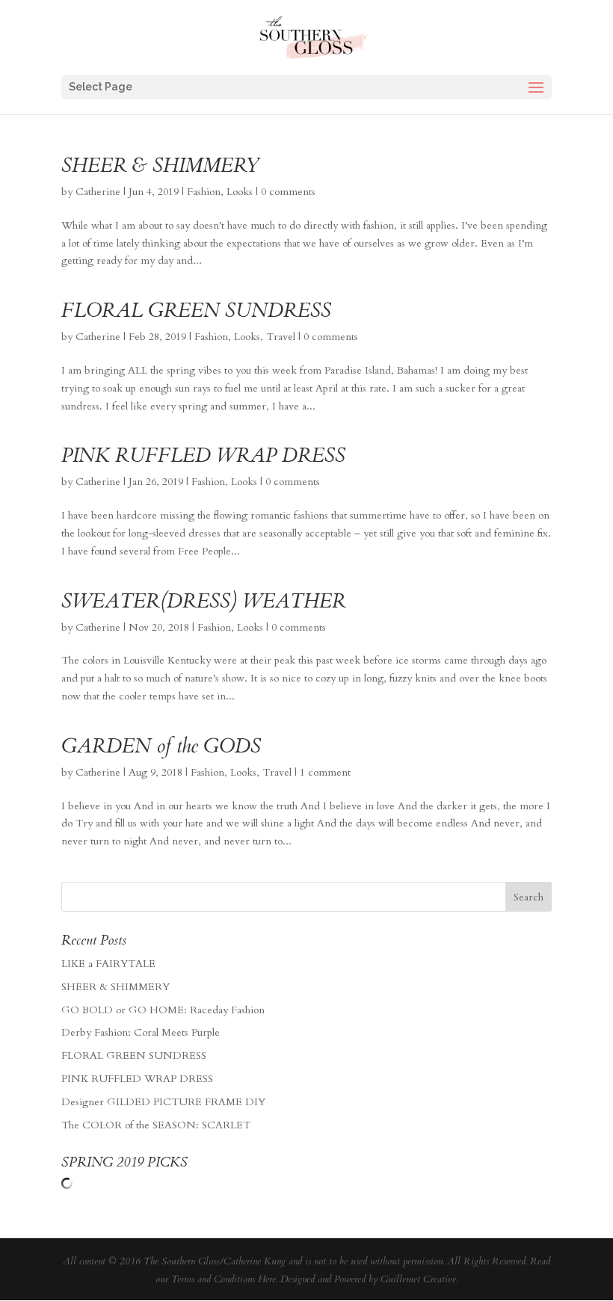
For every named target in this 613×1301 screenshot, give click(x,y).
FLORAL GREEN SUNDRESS (196, 310)
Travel (280, 337)
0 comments (288, 192)
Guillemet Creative (418, 1279)
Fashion (204, 192)
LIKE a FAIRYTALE (108, 964)
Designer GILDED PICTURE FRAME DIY (163, 1102)
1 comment (325, 772)
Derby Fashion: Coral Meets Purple (140, 1032)
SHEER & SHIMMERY (160, 165)
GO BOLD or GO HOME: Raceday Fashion (163, 1010)
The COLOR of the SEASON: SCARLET (155, 1125)
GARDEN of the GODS (161, 746)
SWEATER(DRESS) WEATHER (203, 601)
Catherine (98, 192)
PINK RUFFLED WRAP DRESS (203, 455)
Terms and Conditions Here (223, 1279)
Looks (240, 192)
